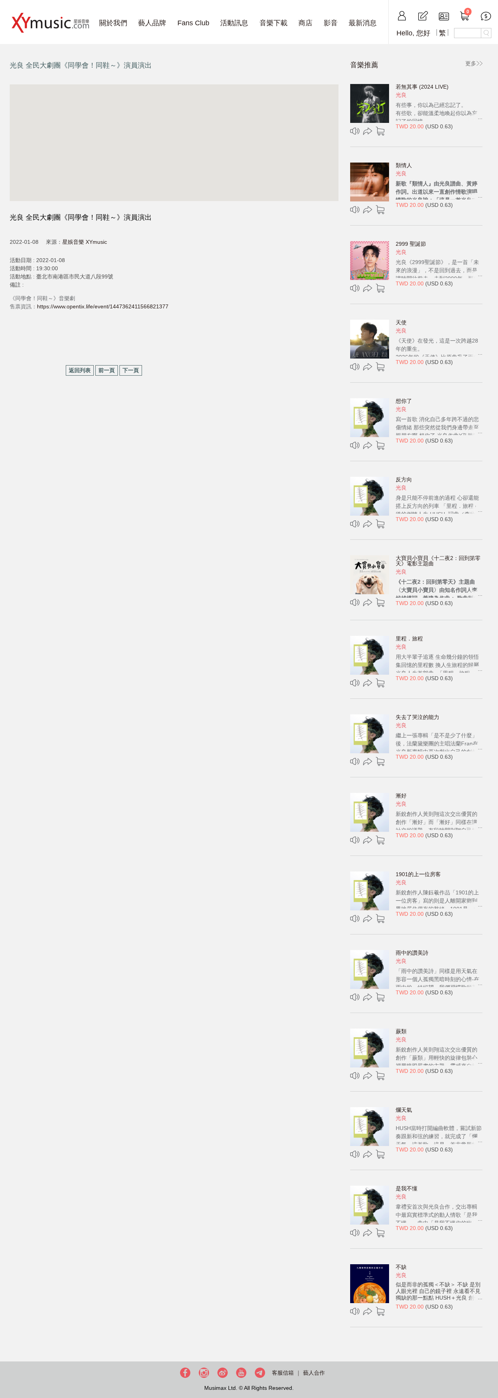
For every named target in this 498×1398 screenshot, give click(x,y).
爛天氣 (404, 1110)
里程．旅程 (409, 638)
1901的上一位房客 (418, 874)
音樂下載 (274, 23)
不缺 (401, 1267)
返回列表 (80, 370)
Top (490, 1367)
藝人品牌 (152, 23)
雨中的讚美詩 (412, 953)
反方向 (404, 479)
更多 (470, 63)
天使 (401, 322)
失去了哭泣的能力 (417, 717)
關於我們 (113, 23)
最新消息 (363, 23)
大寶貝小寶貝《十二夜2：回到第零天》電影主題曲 (438, 561)
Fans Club (193, 23)
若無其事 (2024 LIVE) (422, 87)
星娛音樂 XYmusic (84, 242)
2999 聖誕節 (411, 244)
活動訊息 (234, 23)
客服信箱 (283, 1373)
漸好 (401, 796)
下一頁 (131, 370)
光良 (401, 95)
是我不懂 (406, 1188)
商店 (305, 23)
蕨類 (401, 1031)
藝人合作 (314, 1373)
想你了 (404, 401)
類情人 (404, 165)
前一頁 (106, 370)
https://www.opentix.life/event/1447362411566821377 (102, 306)
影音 (331, 23)
